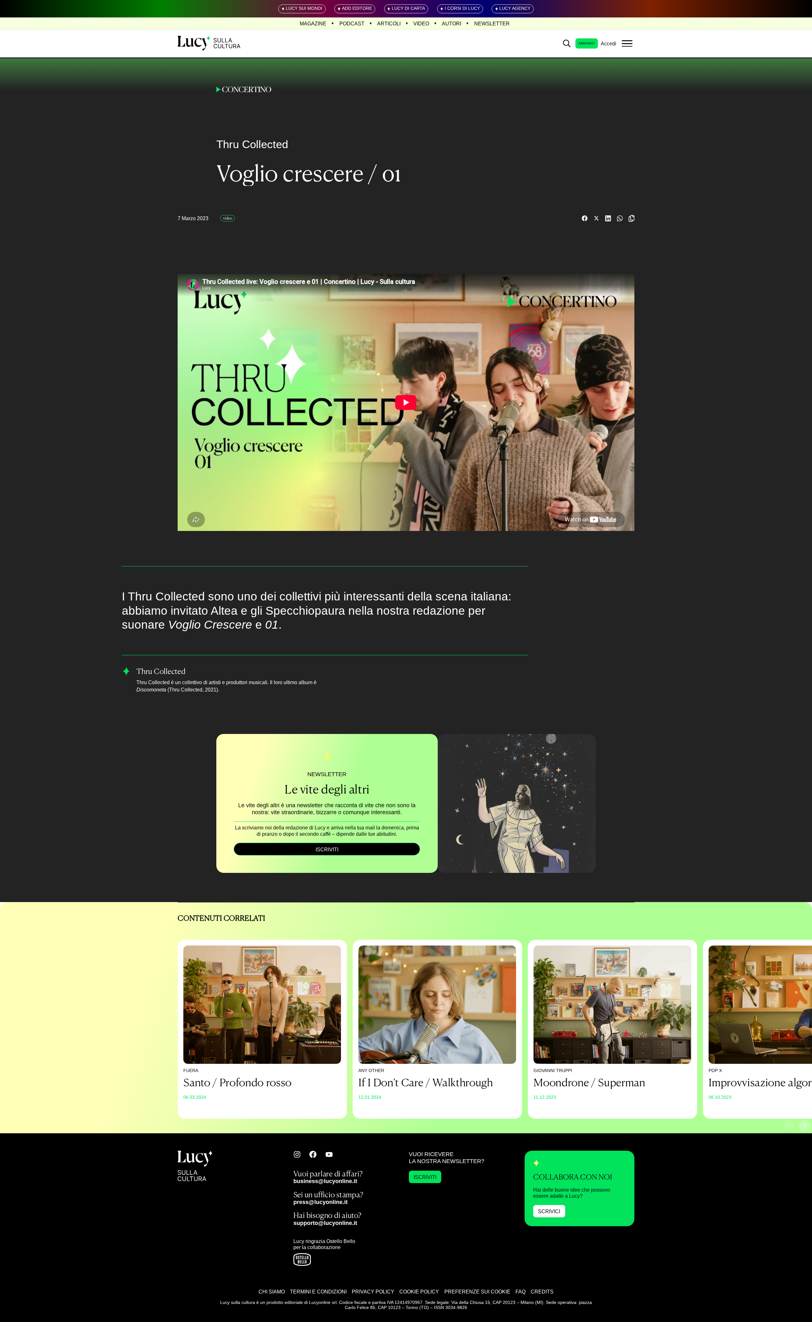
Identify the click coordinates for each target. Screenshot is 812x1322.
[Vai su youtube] (329, 1154)
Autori (451, 23)
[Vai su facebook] (313, 1154)
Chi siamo (272, 1291)
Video (421, 23)
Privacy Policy (373, 1291)
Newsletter (492, 23)
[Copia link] (631, 218)
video (227, 218)
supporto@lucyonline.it (325, 1223)
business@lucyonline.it (325, 1181)
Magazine (313, 23)
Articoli (389, 23)
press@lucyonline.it (320, 1202)
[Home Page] (210, 43)
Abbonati (587, 43)
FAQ (520, 1291)
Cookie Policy (419, 1291)
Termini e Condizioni (318, 1291)
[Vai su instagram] (297, 1154)
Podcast (351, 23)
